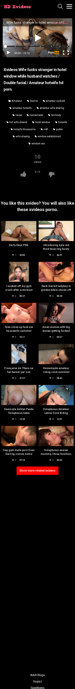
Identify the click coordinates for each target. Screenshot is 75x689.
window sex (38, 143)
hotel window (42, 122)
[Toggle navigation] (69, 6)
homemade (36, 115)
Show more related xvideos (37, 470)
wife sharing (22, 136)
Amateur (16, 100)
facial (18, 115)
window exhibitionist (49, 136)
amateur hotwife (22, 108)
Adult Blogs (37, 675)
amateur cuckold (55, 100)
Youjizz (37, 681)
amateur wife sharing (51, 108)
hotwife (62, 122)
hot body (56, 115)
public (59, 129)
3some (33, 100)
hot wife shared (18, 122)
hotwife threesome (24, 129)
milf (45, 129)
